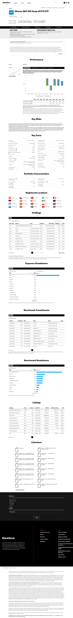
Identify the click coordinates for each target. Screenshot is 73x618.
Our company (11, 504)
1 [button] (32, 252)
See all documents (20, 489)
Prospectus (56, 7)
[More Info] (44, 21)
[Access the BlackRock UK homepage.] (8, 538)
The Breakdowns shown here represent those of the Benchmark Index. (22, 395)
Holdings (48, 27)
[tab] (15, 71)
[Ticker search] (64, 3)
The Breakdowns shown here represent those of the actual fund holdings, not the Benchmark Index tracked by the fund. (31, 302)
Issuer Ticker (11, 223)
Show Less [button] (60, 53)
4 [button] (37, 252)
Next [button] (42, 252)
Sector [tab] (11, 268)
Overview (13, 27)
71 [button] (41, 252)
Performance (25, 27)
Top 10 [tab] (11, 315)
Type (10, 369)
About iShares (11, 502)
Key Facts (37, 27)
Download (62, 7)
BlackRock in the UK (12, 499)
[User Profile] (68, 2)
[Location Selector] (66, 2)
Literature (59, 27)
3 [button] (35, 252)
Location (11, 320)
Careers (10, 505)
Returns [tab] (25, 64)
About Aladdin (11, 503)
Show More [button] (34, 393)
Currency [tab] (16, 365)
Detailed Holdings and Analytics (16, 256)
